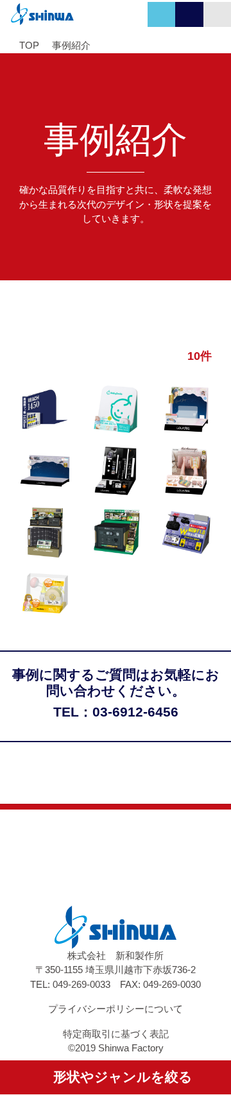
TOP (29, 45)
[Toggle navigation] (217, 14)
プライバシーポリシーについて (115, 1008)
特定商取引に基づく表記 (116, 1033)
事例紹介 (71, 45)
